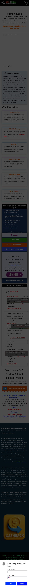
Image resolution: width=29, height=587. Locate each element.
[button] (27, 568)
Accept (14, 579)
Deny (14, 583)
